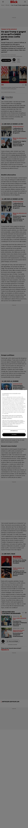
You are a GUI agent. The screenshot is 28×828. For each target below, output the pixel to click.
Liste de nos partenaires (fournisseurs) (10, 426)
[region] (14, 414)
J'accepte (13, 434)
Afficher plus (14, 430)
